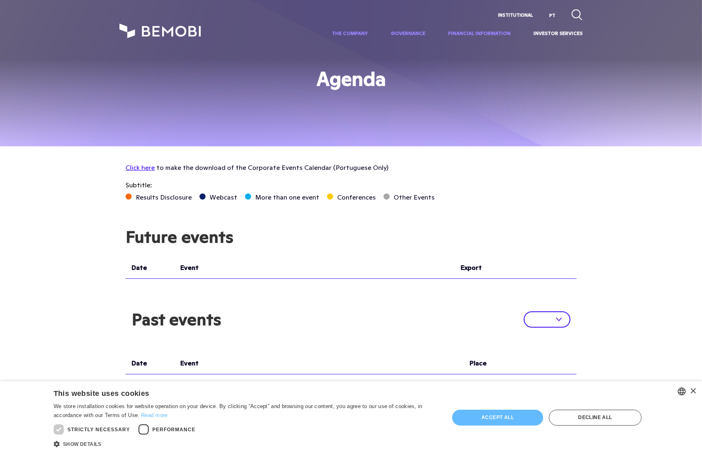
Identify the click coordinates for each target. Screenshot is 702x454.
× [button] (693, 391)
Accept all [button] (497, 417)
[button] (246, 443)
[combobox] (682, 391)
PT (552, 15)
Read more (154, 415)
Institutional (515, 15)
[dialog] (351, 417)
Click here (140, 167)
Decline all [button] (595, 417)
